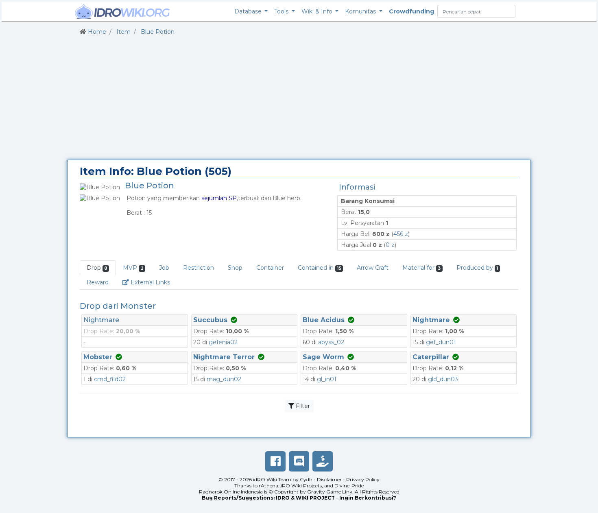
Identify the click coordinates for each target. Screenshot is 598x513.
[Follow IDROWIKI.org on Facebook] (275, 461)
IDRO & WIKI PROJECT (305, 498)
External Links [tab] (153, 282)
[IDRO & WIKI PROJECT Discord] (299, 461)
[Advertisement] (299, 98)
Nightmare (101, 320)
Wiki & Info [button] (317, 11)
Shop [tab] (235, 267)
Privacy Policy (363, 479)
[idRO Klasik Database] (122, 11)
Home (97, 31)
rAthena (268, 485)
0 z (390, 245)
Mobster (97, 357)
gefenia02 (223, 342)
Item (123, 31)
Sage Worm (323, 357)
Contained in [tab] (319, 267)
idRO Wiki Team (272, 479)
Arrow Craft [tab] (372, 267)
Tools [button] (282, 11)
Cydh (306, 479)
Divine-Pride (349, 485)
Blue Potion (158, 31)
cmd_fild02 (110, 379)
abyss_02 (331, 342)
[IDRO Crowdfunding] (322, 461)
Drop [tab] (97, 267)
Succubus (210, 320)
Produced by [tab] (477, 267)
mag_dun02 (224, 379)
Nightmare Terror (224, 357)
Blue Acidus (324, 320)
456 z (400, 234)
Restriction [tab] (198, 267)
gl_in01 (326, 379)
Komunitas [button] (361, 11)
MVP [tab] (133, 267)
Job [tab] (164, 267)
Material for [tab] (421, 267)
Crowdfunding (411, 11)
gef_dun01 (441, 342)
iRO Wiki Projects (301, 485)
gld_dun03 (443, 379)
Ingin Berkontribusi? (367, 498)
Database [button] (248, 11)
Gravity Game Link (329, 492)
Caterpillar (430, 357)
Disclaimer (329, 479)
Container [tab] (270, 267)
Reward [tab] (98, 282)
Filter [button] (302, 406)
